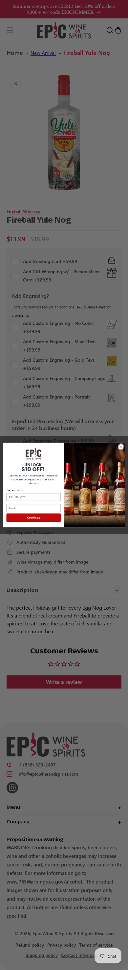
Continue (33, 518)
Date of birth (15, 490)
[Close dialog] (121, 446)
